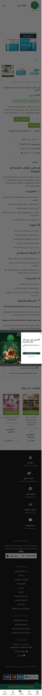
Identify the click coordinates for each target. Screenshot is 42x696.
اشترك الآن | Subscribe (31, 353)
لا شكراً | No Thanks (31, 356)
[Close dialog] (41, 334)
